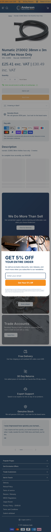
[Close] (47, 238)
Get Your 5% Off (25, 283)
